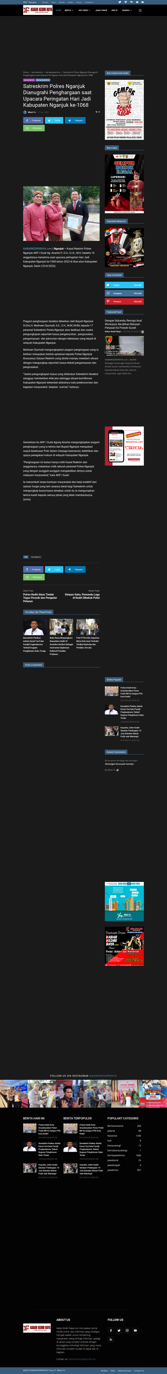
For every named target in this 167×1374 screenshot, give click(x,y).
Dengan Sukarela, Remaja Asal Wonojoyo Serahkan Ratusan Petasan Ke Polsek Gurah (123, 324)
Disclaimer (89, 2)
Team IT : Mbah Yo (56, 1370)
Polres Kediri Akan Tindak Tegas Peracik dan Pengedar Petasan (40, 598)
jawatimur (113, 1170)
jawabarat (112, 1160)
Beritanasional (115, 1125)
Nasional (112, 1135)
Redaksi (45, 2)
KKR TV (115, 10)
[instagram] (127, 1330)
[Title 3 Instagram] (70, 1094)
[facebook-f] (111, 1330)
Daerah (125, 10)
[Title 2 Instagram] (42, 1094)
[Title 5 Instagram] (125, 1094)
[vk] (131, 2)
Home (58, 10)
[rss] (111, 1339)
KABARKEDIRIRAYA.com (37, 248)
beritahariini (29, 80)
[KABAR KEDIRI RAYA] (38, 10)
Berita (68, 10)
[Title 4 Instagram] (97, 1094)
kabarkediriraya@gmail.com (82, 1359)
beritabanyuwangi (117, 1150)
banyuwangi (114, 1145)
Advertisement (124, 1370)
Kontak (61, 2)
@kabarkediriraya (103, 1075)
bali (109, 1140)
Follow (138, 285)
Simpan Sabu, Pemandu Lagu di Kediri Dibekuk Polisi (82, 596)
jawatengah (113, 1165)
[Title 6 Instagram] (153, 1094)
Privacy (79, 2)
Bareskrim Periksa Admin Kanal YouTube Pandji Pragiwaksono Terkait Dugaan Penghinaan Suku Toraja (34, 644)
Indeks (70, 2)
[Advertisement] (83, 43)
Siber (54, 2)
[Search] (140, 10)
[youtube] (137, 2)
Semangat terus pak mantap (119, 763)
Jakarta (111, 1130)
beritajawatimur (43, 80)
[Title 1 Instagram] (14, 1094)
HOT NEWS (83, 10)
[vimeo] (125, 2)
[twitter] (120, 2)
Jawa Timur (101, 10)
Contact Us (139, 1370)
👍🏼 (117, 769)
